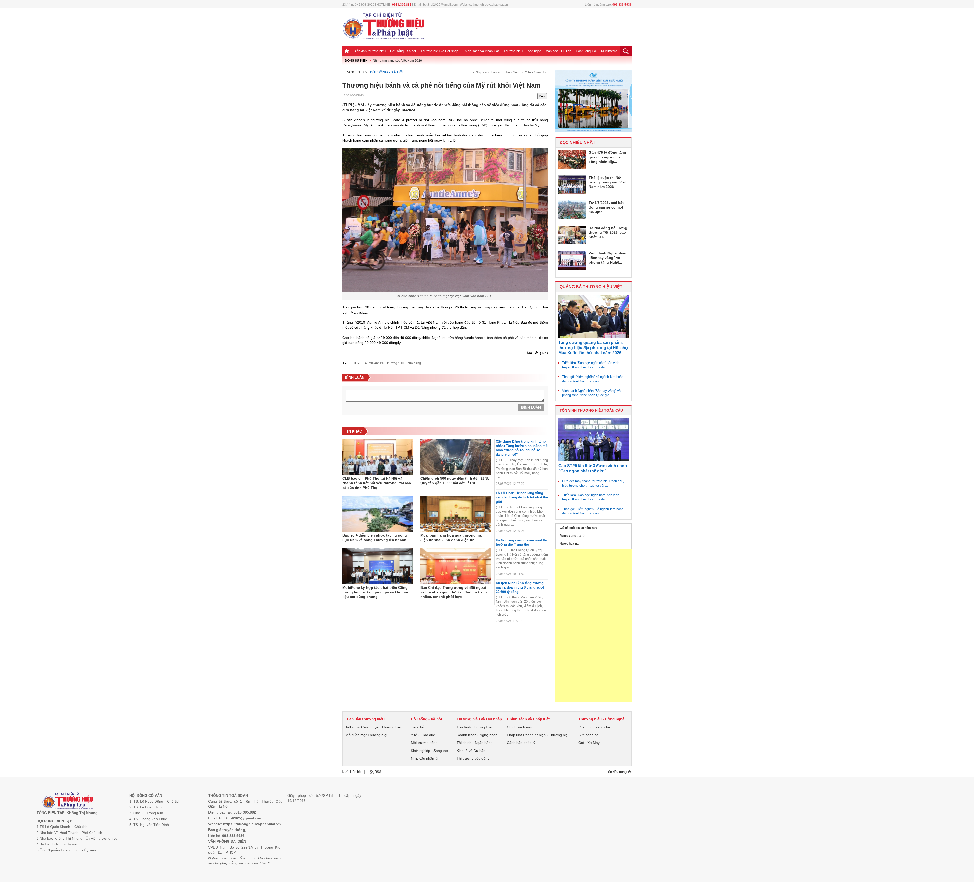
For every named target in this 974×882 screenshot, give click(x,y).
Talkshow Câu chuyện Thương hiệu (373, 727)
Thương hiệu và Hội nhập (439, 51)
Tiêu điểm (512, 72)
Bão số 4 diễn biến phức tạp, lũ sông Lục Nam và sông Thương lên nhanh (374, 537)
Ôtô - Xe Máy (589, 743)
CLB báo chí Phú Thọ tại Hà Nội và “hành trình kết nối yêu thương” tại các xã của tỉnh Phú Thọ (376, 483)
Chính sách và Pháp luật (481, 51)
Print (542, 96)
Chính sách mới (519, 727)
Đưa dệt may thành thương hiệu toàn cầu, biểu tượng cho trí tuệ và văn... (593, 483)
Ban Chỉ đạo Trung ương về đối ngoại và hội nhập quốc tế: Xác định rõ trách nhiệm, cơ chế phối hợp (453, 592)
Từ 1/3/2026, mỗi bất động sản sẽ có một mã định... (606, 207)
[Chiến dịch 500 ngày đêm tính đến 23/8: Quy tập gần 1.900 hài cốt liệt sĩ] (455, 457)
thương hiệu (395, 363)
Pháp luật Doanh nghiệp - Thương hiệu (538, 735)
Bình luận (531, 407)
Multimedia (609, 51)
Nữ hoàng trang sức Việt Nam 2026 (397, 60)
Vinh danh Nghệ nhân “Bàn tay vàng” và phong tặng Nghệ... (608, 257)
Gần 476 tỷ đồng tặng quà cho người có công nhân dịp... (607, 157)
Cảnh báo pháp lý (521, 743)
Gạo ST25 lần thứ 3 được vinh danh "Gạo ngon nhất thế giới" (592, 468)
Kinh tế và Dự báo (471, 751)
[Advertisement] (593, 625)
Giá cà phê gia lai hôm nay (578, 528)
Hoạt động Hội (586, 51)
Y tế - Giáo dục (536, 72)
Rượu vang (568, 536)
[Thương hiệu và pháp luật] (67, 801)
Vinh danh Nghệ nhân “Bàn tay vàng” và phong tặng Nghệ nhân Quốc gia (591, 393)
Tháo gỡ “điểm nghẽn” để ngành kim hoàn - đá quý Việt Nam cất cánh (593, 379)
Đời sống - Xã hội (403, 51)
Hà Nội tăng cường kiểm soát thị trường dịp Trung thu (521, 542)
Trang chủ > (355, 72)
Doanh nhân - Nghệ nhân (477, 735)
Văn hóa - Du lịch (558, 51)
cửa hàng (414, 363)
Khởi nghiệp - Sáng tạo (429, 751)
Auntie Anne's (374, 363)
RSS (378, 772)
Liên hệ (355, 772)
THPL (357, 363)
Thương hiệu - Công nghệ (522, 51)
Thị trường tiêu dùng (473, 758)
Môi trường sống (424, 743)
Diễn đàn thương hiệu (370, 51)
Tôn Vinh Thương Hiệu (475, 727)
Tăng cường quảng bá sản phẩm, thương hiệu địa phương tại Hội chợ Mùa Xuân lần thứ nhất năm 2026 (593, 347)
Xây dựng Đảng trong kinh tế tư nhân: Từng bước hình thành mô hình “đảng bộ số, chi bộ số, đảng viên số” (522, 448)
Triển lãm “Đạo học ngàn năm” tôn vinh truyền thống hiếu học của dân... (590, 365)
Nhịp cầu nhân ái (488, 72)
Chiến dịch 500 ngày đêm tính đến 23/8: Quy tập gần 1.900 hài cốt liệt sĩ (454, 480)
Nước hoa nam (570, 543)
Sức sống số (588, 735)
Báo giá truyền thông (226, 830)
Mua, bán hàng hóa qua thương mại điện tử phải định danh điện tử (451, 537)
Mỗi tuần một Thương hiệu (366, 735)
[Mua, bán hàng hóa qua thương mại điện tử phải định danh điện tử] (455, 514)
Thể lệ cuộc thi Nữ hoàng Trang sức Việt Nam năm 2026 (607, 182)
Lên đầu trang (617, 772)
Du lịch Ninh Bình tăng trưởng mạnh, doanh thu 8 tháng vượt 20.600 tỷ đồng (520, 587)
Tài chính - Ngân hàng (475, 743)
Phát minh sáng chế (594, 727)
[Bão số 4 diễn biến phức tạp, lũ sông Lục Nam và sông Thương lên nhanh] (377, 514)
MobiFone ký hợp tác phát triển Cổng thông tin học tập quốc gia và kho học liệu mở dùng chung (375, 592)
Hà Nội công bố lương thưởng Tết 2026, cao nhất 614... (608, 232)
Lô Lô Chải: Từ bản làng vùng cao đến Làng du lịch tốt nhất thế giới (522, 497)
